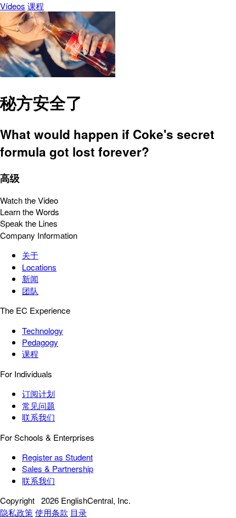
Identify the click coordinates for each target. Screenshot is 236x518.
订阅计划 (38, 393)
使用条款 (51, 512)
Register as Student (57, 457)
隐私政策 (16, 512)
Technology (42, 330)
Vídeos (12, 5)
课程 (35, 5)
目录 (78, 512)
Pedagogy (40, 342)
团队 (30, 290)
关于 (30, 255)
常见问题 (38, 405)
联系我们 (38, 417)
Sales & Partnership (57, 468)
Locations (39, 267)
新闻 (30, 278)
